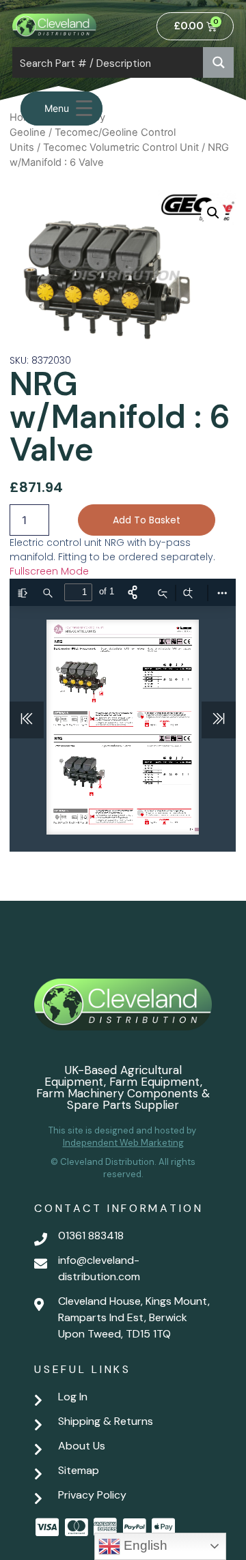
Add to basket (146, 520)
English (143, 1545)
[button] (213, 213)
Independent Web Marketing (123, 1143)
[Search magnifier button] (218, 62)
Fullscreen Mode (49, 571)
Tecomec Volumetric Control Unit (121, 147)
